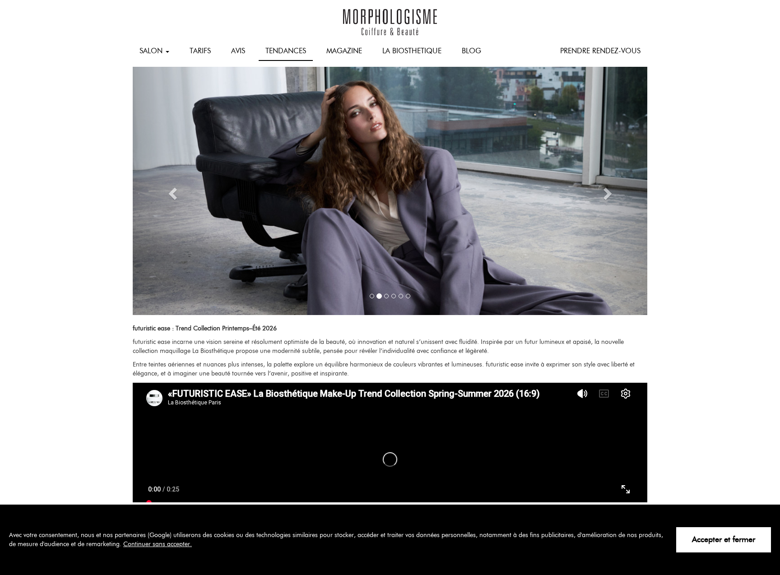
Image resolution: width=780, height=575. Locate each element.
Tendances (285, 51)
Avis (238, 51)
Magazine (344, 51)
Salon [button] (152, 51)
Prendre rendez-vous (600, 51)
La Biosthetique (411, 51)
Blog (471, 51)
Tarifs (200, 51)
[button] (171, 191)
